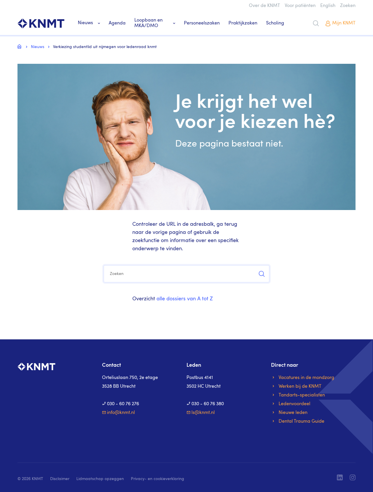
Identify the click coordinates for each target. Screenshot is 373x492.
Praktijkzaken (242, 23)
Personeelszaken (202, 23)
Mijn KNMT (344, 23)
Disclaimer (59, 479)
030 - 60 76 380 (207, 404)
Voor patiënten (300, 5)
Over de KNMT (264, 5)
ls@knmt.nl (203, 412)
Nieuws (85, 23)
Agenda (117, 23)
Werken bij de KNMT (300, 386)
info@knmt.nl (121, 412)
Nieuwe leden (293, 412)
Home (20, 46)
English (327, 5)
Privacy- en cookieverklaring (157, 479)
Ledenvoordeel (294, 404)
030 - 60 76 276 (123, 404)
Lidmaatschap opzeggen (100, 479)
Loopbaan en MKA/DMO (148, 23)
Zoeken (348, 5)
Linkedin (340, 477)
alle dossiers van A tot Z (184, 298)
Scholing (275, 23)
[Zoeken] (316, 23)
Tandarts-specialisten (302, 395)
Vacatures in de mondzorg (306, 377)
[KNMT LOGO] (40, 23)
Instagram (353, 477)
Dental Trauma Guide (301, 421)
